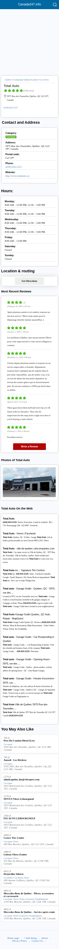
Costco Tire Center (14, 838)
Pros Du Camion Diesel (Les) (19, 740)
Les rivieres (44, 80)
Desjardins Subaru (13, 874)
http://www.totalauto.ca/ (17, 176)
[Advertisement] (29, 41)
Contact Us (37, 941)
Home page (13, 938)
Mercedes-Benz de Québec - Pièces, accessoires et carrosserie (29, 895)
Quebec (8, 80)
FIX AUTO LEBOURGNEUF (19, 818)
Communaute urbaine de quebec (25, 80)
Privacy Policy (19, 941)
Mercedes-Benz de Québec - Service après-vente (29, 912)
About (44, 938)
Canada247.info (29, 4)
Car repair (11, 137)
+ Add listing (30, 938)
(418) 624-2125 (11, 107)
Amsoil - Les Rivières (15, 760)
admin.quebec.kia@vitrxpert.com (21, 779)
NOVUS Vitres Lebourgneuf (19, 799)
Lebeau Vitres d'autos (15, 854)
